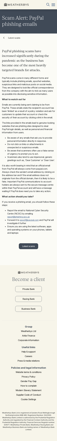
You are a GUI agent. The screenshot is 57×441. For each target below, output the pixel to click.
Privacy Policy (28, 376)
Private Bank (28, 289)
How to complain (28, 385)
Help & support (28, 351)
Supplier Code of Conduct (28, 394)
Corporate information (28, 340)
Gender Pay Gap (28, 381)
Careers (28, 356)
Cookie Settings (28, 399)
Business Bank (28, 308)
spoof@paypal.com (29, 220)
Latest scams (14, 38)
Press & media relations (28, 360)
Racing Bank (29, 299)
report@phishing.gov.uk (18, 216)
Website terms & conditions (28, 372)
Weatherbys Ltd (28, 331)
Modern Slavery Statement (28, 390)
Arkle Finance (28, 335)
